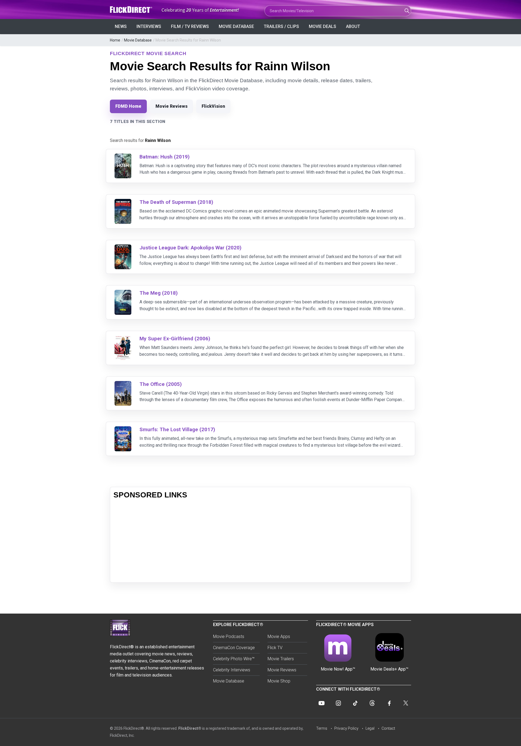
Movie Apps (279, 636)
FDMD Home (128, 106)
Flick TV (275, 647)
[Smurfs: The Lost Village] (123, 429)
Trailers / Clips (281, 26)
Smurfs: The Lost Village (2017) (177, 429)
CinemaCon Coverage (234, 647)
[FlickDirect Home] (131, 9)
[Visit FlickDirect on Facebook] (388, 703)
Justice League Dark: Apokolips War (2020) (190, 248)
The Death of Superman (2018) (176, 202)
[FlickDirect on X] (405, 703)
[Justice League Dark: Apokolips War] (123, 247)
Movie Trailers (281, 658)
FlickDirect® (189, 728)
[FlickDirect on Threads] (372, 703)
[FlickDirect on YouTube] (321, 703)
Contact (388, 728)
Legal (370, 728)
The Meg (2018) (158, 293)
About (353, 26)
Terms (321, 728)
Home (115, 40)
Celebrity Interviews (231, 669)
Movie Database (236, 26)
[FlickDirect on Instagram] (338, 703)
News (121, 26)
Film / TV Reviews (190, 26)
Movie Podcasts (228, 636)
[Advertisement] (260, 541)
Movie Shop (279, 681)
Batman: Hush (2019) (164, 157)
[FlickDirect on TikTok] (355, 703)
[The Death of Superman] (123, 202)
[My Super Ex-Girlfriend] (123, 338)
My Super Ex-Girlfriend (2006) (174, 338)
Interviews (148, 26)
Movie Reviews (171, 106)
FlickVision (213, 106)
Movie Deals (322, 26)
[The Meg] (123, 293)
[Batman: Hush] (123, 157)
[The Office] (123, 384)
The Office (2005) (160, 384)
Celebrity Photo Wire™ (234, 658)
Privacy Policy (346, 728)
